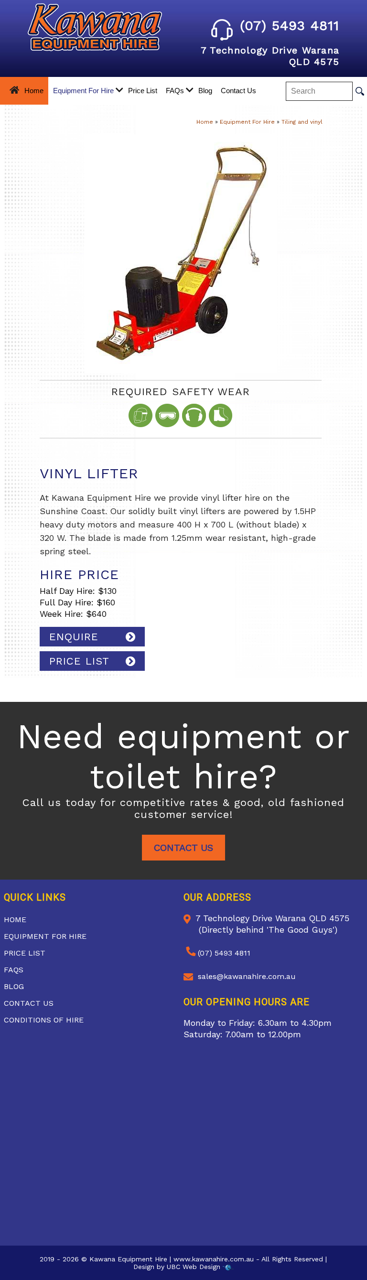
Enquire (73, 637)
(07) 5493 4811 (289, 25)
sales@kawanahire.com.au (247, 976)
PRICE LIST (79, 661)
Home (33, 90)
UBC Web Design (193, 1266)
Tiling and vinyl (302, 121)
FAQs (175, 90)
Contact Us (238, 90)
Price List (142, 90)
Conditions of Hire (44, 1019)
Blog (205, 90)
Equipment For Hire (83, 90)
